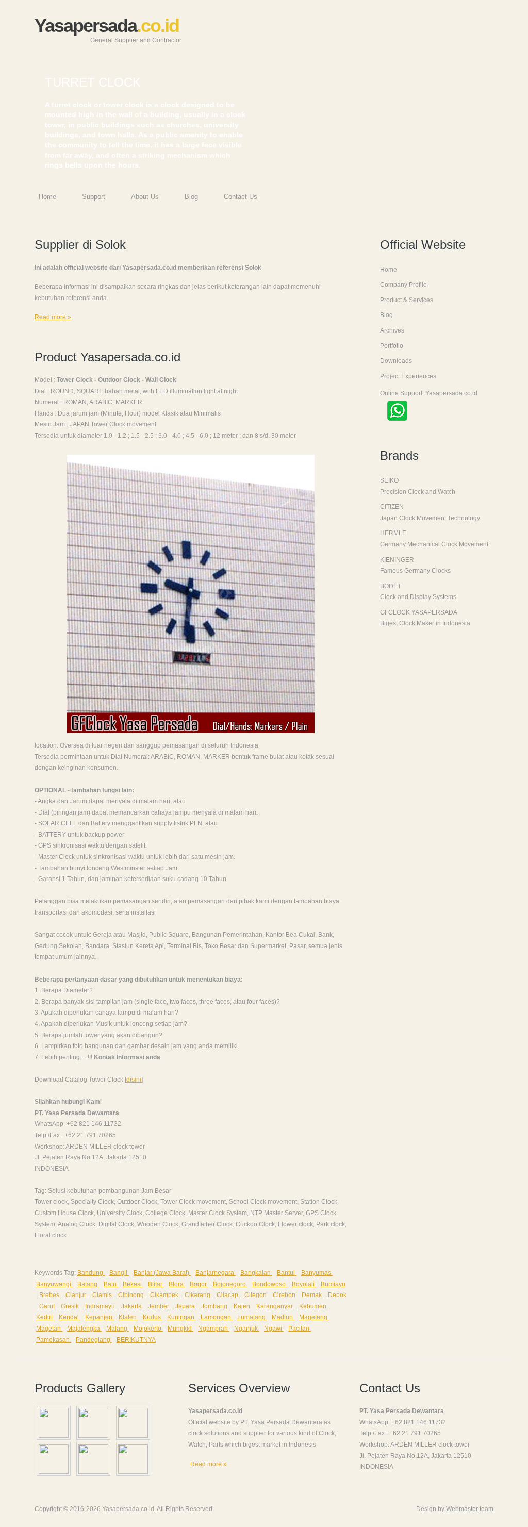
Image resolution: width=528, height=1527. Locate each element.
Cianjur (76, 1295)
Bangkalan (256, 1272)
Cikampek (165, 1295)
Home (47, 197)
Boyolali (304, 1284)
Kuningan (181, 1317)
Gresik (70, 1306)
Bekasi (133, 1284)
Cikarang (198, 1295)
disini (133, 1079)
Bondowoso (269, 1284)
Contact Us (240, 197)
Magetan (49, 1328)
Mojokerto (148, 1328)
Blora (177, 1284)
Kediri (45, 1317)
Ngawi (274, 1328)
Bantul (286, 1272)
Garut (47, 1306)
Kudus (152, 1317)
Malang (117, 1328)
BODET (390, 586)
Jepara (185, 1306)
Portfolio (391, 346)
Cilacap (228, 1295)
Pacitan (299, 1328)
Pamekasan (53, 1339)
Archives (392, 330)
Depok (337, 1295)
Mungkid (180, 1328)
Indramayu (101, 1306)
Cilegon (256, 1295)
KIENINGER (397, 559)
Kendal (69, 1317)
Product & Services (406, 300)
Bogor (199, 1284)
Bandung (91, 1272)
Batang (88, 1284)
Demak (312, 1295)
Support (93, 197)
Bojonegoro (230, 1284)
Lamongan (217, 1317)
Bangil (119, 1272)
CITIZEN (392, 506)
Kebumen (313, 1306)
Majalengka (84, 1328)
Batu (111, 1284)
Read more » (53, 317)
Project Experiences (408, 376)
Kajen (243, 1306)
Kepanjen (99, 1317)
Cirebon (285, 1295)
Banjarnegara (215, 1272)
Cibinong (131, 1295)
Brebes (50, 1295)
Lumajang (252, 1317)
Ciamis (102, 1295)
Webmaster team (469, 1509)
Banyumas (317, 1272)
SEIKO (389, 480)
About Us (145, 197)
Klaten (128, 1317)
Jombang (215, 1306)
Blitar (156, 1284)
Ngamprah (213, 1328)
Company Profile (403, 284)
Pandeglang (94, 1339)
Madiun (283, 1317)
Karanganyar (275, 1306)
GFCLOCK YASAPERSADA (418, 612)
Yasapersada (108, 29)
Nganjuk (246, 1328)
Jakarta (132, 1306)
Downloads (396, 360)
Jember (159, 1306)
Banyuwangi (54, 1284)
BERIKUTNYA (136, 1339)
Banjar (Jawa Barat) (162, 1272)
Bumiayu (333, 1284)
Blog (191, 197)
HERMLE (393, 533)
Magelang (314, 1317)
